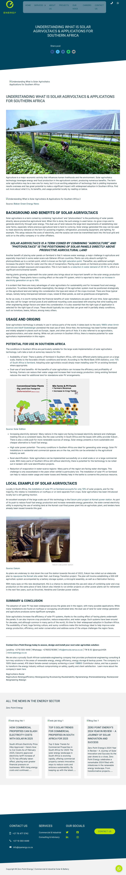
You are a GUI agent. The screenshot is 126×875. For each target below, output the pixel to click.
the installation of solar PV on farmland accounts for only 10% (57, 489)
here (24, 669)
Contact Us (99, 7)
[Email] (74, 52)
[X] (58, 52)
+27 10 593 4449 (21, 841)
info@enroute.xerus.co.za (70, 649)
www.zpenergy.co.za (17, 652)
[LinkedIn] (63, 52)
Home (28, 5)
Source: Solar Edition (16, 429)
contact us (104, 831)
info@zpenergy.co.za (23, 847)
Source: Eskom (13, 568)
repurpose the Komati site (25, 576)
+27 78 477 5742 (20, 833)
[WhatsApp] (68, 52)
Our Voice (75, 7)
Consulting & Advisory (49, 837)
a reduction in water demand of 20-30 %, (90, 267)
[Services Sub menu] (45, 5)
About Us (52, 7)
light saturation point (72, 261)
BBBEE (79, 663)
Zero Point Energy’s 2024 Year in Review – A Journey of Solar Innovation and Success (102, 735)
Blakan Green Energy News (26, 203)
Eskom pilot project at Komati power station (91, 499)
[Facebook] (52, 52)
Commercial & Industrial (50, 832)
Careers (87, 5)
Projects (64, 5)
